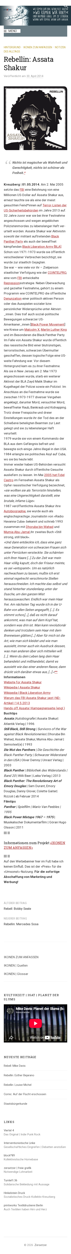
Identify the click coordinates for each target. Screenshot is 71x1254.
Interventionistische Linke (19, 1143)
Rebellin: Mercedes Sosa (21, 924)
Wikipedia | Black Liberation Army (27, 693)
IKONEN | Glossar (16, 974)
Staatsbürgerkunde (15, 1103)
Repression (12, 283)
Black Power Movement (47, 324)
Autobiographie (15, 511)
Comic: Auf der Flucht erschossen (25, 1094)
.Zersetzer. (40, 1245)
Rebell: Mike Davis (15, 1065)
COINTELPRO (57, 272)
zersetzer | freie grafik (17, 1168)
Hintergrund (12, 47)
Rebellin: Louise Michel (17, 1085)
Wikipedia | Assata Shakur (22, 687)
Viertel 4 (9, 1130)
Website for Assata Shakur (23, 682)
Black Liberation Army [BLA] (41, 247)
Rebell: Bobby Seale (17, 909)
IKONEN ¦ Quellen (16, 965)
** (56, 672)
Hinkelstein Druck (14, 1193)
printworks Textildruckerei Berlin (23, 1205)
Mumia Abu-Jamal (17, 532)
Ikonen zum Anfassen (37, 47)
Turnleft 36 (10, 1180)
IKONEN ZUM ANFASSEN (21, 957)
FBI (22, 189)
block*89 (9, 1155)
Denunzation (13, 298)
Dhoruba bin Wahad (39, 527)
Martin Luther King (54, 329)
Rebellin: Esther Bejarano (19, 1075)
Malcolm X (32, 329)
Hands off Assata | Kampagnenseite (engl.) (34, 708)
